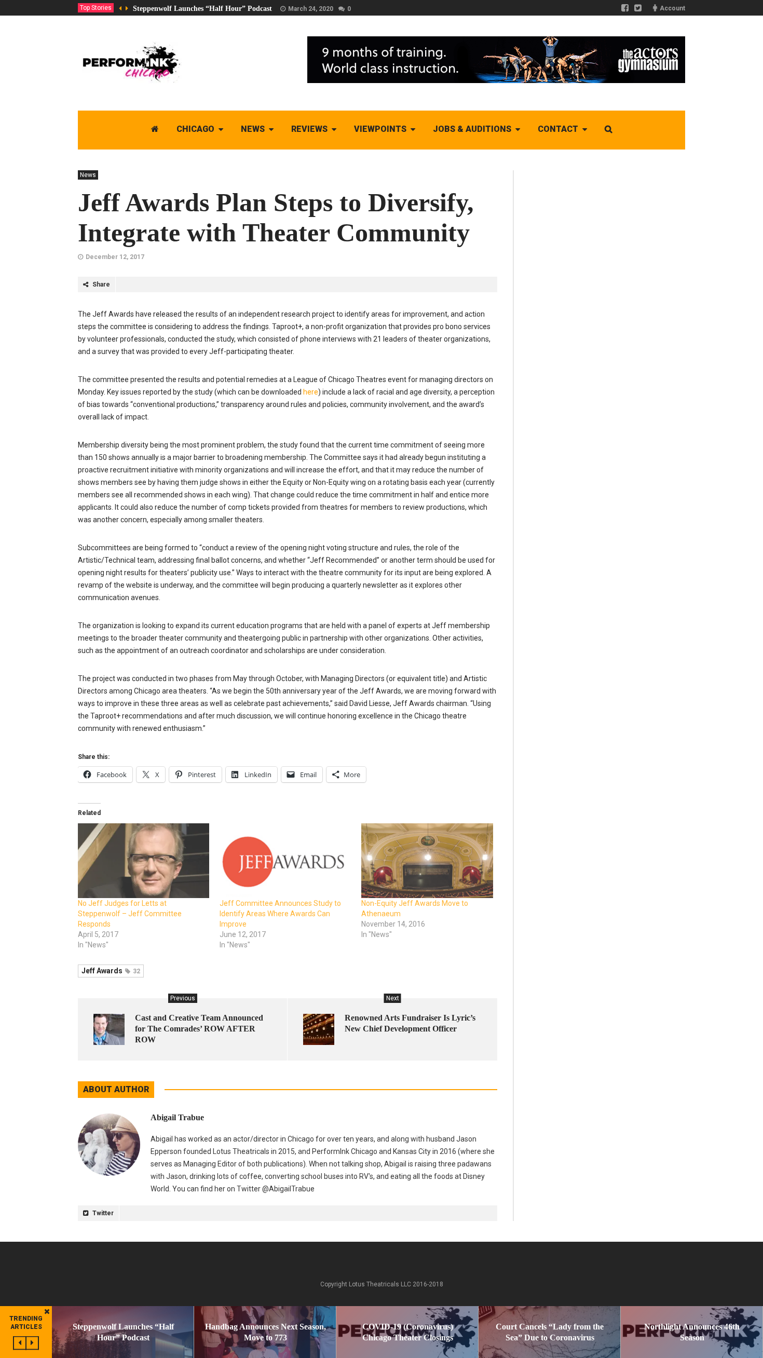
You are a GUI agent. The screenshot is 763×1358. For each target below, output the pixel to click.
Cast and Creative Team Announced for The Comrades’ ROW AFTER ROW (199, 1028)
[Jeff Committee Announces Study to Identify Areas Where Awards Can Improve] (285, 861)
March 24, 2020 (310, 8)
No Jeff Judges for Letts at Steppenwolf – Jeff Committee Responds (130, 913)
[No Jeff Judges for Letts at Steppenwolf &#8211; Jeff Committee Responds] (143, 861)
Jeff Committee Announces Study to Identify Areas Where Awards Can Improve (280, 913)
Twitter (102, 1213)
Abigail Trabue (177, 1117)
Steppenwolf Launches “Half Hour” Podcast (202, 8)
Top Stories (96, 7)
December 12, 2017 (115, 257)
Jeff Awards (110, 971)
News (88, 175)
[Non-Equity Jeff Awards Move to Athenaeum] (427, 861)
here (310, 392)
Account (672, 8)
